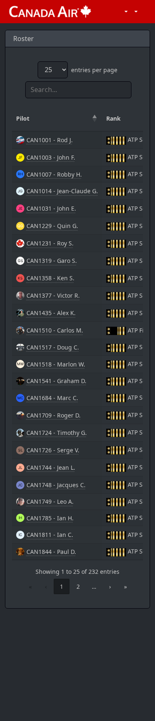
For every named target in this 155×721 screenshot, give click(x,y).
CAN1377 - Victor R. (53, 295)
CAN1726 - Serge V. (52, 450)
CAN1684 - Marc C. (52, 398)
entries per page (94, 70)
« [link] (30, 586)
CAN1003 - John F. (50, 157)
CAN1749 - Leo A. (50, 501)
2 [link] (78, 586)
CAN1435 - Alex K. (51, 313)
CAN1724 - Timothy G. (56, 433)
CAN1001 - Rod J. (49, 140)
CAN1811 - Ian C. (49, 535)
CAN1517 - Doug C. (52, 347)
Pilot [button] (22, 118)
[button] (125, 11)
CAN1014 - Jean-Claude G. (62, 191)
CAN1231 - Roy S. (50, 243)
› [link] (110, 586)
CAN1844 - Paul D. (51, 552)
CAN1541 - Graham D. (56, 381)
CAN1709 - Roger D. (53, 415)
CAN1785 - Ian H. (50, 518)
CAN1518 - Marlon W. (55, 364)
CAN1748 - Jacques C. (56, 485)
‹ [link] (46, 586)
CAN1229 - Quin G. (52, 226)
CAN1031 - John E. (51, 208)
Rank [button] (113, 118)
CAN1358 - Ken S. (50, 278)
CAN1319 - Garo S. (51, 261)
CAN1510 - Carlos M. (54, 330)
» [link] (125, 586)
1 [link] (61, 586)
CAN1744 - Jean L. (50, 467)
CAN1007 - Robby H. (54, 174)
